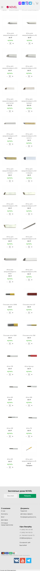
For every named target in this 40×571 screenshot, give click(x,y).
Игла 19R (29, 397)
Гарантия (23, 511)
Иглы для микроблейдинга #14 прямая (29, 101)
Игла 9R (10, 397)
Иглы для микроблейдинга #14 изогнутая (9, 101)
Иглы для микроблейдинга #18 (29, 271)
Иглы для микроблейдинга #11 (10, 135)
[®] (11, 7)
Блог (2, 517)
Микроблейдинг (14, 10)
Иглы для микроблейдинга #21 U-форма (29, 171)
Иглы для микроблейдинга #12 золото (29, 136)
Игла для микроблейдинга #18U (10, 272)
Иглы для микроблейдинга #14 (29, 67)
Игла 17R (10, 366)
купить (10, 40)
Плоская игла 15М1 (10, 336)
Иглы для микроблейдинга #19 (9, 238)
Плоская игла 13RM (10, 305)
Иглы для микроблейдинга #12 (9, 67)
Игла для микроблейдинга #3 (29, 238)
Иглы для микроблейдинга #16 (9, 205)
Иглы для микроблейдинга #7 (10, 34)
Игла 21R (10, 428)
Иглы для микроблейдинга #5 (29, 460)
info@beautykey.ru (26, 538)
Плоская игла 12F (29, 305)
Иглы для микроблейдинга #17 (29, 205)
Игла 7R (29, 428)
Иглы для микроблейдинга (30, 10)
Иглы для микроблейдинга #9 (29, 34)
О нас (3, 511)
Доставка (4, 520)
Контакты (4, 514)
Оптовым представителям (7, 524)
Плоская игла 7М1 (29, 336)
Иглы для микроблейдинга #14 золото (9, 171)
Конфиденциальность (28, 517)
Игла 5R (10, 459)
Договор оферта (26, 514)
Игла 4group (29, 366)
